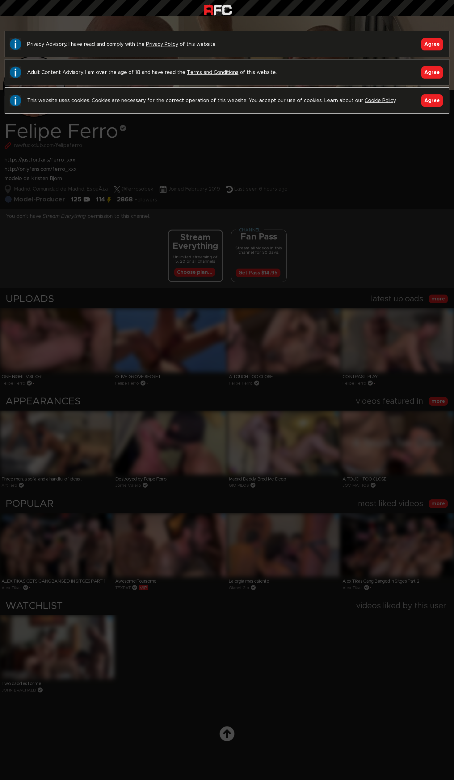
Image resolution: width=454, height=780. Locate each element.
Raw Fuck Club (218, 9)
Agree (432, 44)
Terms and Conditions (212, 72)
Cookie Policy (380, 100)
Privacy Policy (162, 44)
